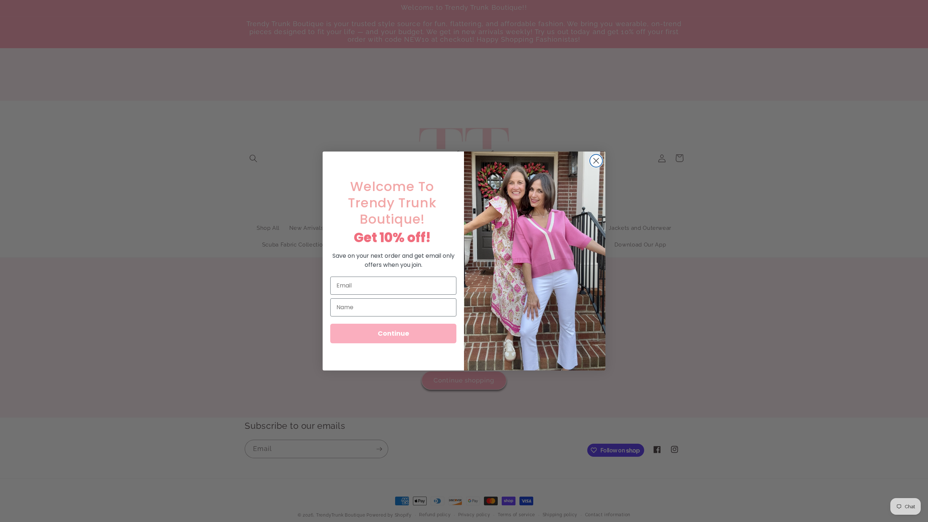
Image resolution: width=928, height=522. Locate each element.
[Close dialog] (596, 160)
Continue (393, 333)
